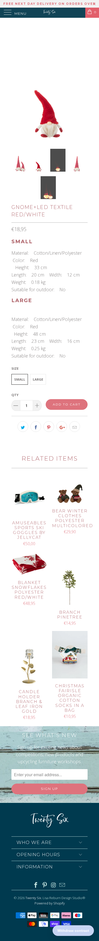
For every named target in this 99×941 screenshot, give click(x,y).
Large (38, 379)
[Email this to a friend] (74, 426)
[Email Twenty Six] (62, 885)
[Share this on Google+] (61, 426)
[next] (83, 82)
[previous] (16, 82)
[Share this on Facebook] (35, 426)
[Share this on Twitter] (23, 426)
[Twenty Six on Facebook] (36, 885)
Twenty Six (33, 898)
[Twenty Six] (49, 13)
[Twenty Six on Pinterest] (45, 885)
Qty (15, 395)
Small (19, 379)
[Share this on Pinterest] (48, 426)
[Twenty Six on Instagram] (54, 885)
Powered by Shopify (50, 903)
